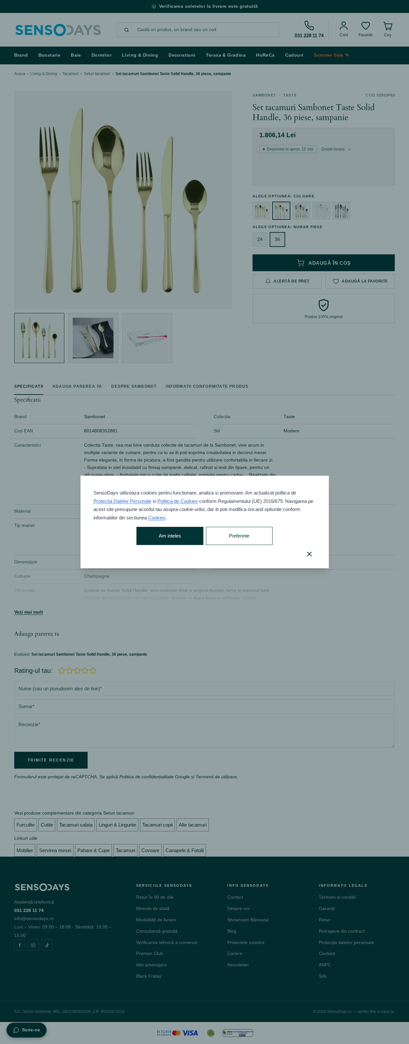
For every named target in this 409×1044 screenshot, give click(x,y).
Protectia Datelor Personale (122, 501)
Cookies (157, 517)
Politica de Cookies (177, 501)
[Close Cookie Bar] (309, 554)
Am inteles (170, 536)
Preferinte (239, 536)
